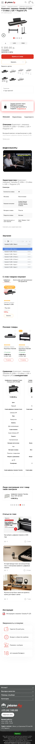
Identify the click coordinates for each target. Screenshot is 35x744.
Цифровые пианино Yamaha (26, 6)
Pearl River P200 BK (10, 348)
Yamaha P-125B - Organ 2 (10, 267)
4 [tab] (19, 38)
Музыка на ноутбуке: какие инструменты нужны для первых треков (16, 593)
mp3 (29, 249)
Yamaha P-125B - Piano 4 (10, 254)
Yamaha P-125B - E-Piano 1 (11, 256)
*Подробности (21, 108)
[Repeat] (26, 241)
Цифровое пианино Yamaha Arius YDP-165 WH (19, 495)
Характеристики (29, 117)
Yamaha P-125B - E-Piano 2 (11, 259)
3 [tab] (17, 38)
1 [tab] (13, 38)
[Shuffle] (30, 241)
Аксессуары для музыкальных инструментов (22, 280)
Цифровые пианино (12, 6)
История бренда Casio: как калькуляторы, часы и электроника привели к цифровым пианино (17, 565)
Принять (17, 733)
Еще (5, 292)
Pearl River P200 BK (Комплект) (25, 349)
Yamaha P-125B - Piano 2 (10, 251)
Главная (3, 6)
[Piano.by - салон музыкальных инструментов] (10, 2)
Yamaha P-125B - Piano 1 (10, 249)
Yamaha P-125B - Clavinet (10, 262)
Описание (6, 117)
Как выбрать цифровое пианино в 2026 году (16, 536)
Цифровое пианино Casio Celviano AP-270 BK (13, 381)
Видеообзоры (17, 117)
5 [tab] (21, 38)
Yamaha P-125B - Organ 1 (10, 264)
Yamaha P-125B (9, 304)
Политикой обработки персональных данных (17, 743)
